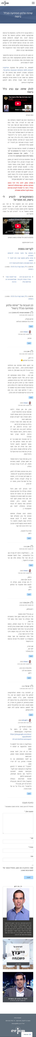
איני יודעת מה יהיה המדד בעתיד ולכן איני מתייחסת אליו (24, 279)
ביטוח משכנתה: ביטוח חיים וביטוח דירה (21, 263)
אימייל (30, 847)
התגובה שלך (28, 811)
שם (31, 838)
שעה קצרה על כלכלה (17, 267)
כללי (26, 267)
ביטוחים (31, 269)
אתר (31, 856)
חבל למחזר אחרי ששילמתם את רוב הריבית (10, 279)
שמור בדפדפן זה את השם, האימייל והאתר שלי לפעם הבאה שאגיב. (18, 869)
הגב (31, 326)
